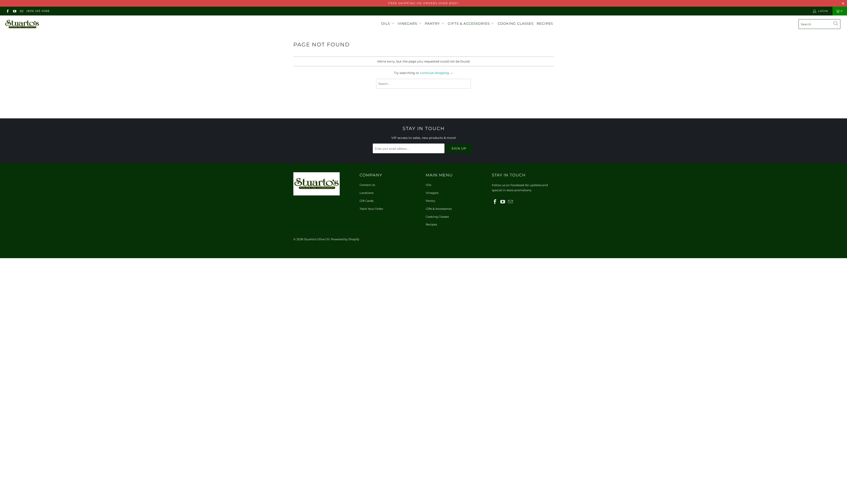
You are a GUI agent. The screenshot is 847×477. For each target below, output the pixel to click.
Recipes (545, 23)
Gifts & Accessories (469, 23)
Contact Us (367, 185)
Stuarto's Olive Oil (317, 239)
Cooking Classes (516, 23)
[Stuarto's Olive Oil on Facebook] (7, 11)
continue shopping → (436, 73)
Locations (366, 193)
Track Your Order (371, 208)
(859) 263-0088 (38, 11)
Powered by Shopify (345, 239)
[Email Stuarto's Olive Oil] (21, 11)
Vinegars (408, 23)
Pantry (433, 23)
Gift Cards (366, 201)
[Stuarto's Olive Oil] (69, 24)
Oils (386, 23)
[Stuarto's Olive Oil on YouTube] (14, 11)
